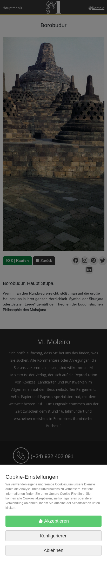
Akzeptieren (56, 521)
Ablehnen (53, 550)
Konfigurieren (54, 535)
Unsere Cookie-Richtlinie (66, 494)
